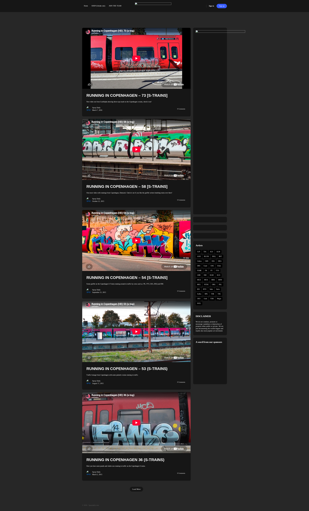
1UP (198, 252)
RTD (204, 289)
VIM (211, 299)
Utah (205, 299)
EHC (212, 266)
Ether (219, 266)
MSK (213, 280)
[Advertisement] (216, 363)
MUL (199, 284)
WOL (199, 303)
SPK (206, 294)
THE (212, 294)
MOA (206, 280)
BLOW (206, 256)
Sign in (211, 6)
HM (205, 275)
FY (212, 270)
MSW (220, 280)
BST (220, 256)
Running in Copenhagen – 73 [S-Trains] (127, 95)
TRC (219, 294)
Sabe (211, 289)
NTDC (206, 284)
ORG (213, 284)
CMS (206, 261)
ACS (211, 252)
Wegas (219, 299)
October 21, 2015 (98, 201)
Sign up (221, 6)
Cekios (199, 261)
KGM (212, 275)
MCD (199, 280)
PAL (220, 284)
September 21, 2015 (99, 292)
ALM (218, 252)
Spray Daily (96, 108)
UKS (198, 299)
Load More (136, 489)
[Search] (202, 6)
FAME (199, 270)
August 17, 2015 (98, 383)
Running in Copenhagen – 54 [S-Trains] (127, 277)
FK (206, 270)
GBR (198, 275)
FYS (217, 270)
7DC (204, 252)
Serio (218, 289)
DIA (213, 261)
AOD (199, 256)
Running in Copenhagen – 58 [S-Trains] (127, 186)
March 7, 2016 (97, 110)
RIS (198, 289)
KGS (218, 275)
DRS (198, 266)
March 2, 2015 (97, 474)
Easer (205, 266)
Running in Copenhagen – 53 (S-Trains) (127, 368)
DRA (219, 261)
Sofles (199, 294)
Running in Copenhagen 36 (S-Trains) (125, 460)
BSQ (213, 256)
